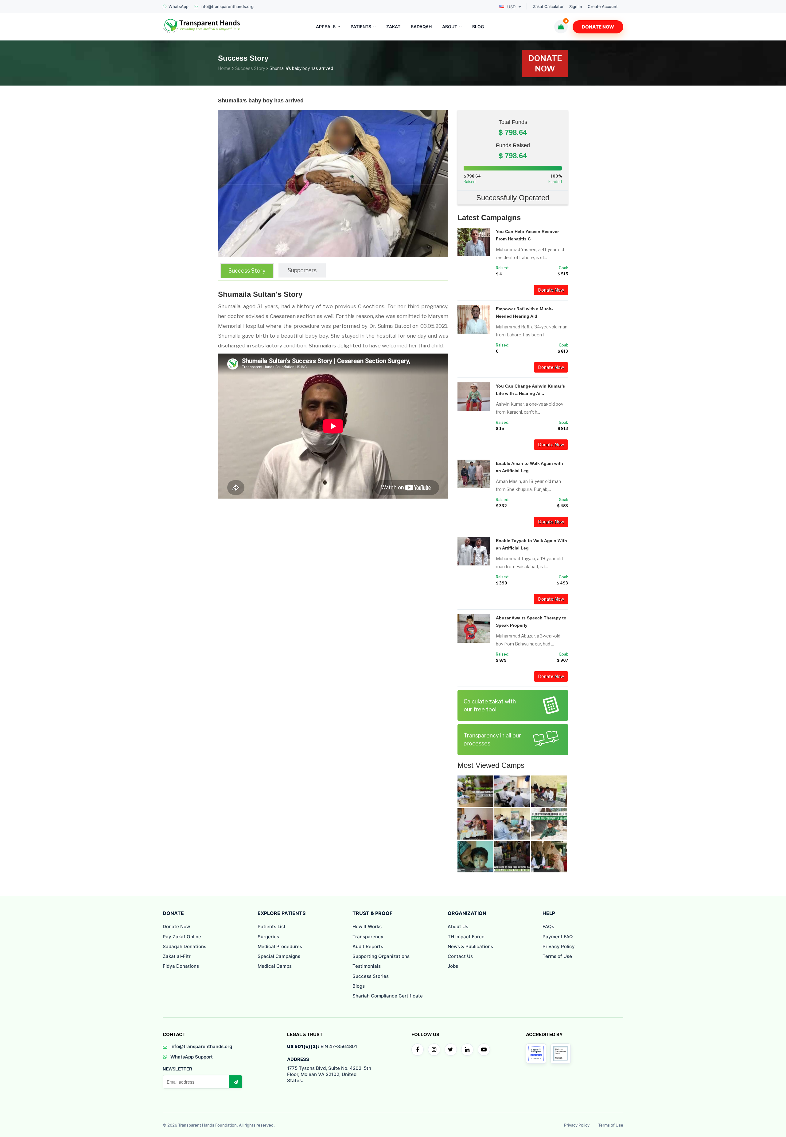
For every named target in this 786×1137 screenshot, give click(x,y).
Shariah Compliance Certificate (387, 996)
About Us (458, 926)
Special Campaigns (279, 956)
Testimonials (366, 966)
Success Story (250, 68)
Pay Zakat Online (182, 937)
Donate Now (598, 27)
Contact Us (460, 956)
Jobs (453, 966)
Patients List (272, 926)
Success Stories (370, 976)
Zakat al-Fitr (177, 956)
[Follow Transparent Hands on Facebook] (417, 1049)
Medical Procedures (280, 946)
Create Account (603, 7)
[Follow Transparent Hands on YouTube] (484, 1049)
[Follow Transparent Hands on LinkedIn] (467, 1049)
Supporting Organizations (381, 956)
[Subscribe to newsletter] (235, 1081)
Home (224, 68)
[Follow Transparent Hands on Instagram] (434, 1049)
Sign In (575, 7)
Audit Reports (367, 946)
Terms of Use (557, 956)
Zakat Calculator (548, 7)
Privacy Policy (559, 946)
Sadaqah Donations (184, 946)
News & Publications (470, 946)
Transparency (367, 937)
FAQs (548, 926)
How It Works (367, 926)
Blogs (358, 986)
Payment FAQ (558, 937)
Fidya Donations (181, 966)
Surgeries (268, 937)
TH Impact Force (466, 937)
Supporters (302, 270)
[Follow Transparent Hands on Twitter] (451, 1049)
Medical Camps (275, 966)
